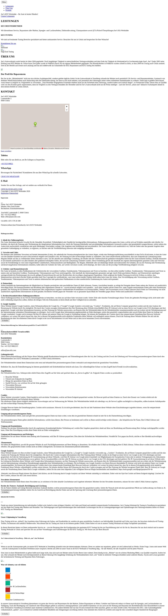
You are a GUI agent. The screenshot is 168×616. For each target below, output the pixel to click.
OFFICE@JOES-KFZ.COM (11, 189)
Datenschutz (13, 193)
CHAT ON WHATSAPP (10, 176)
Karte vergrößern (6, 151)
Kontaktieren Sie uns (8, 43)
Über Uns (9, 8)
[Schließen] (2, 330)
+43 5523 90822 (7, 164)
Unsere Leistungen (8, 16)
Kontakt (8, 10)
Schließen (5, 321)
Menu (4, 2)
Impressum (5, 193)
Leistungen (9, 6)
